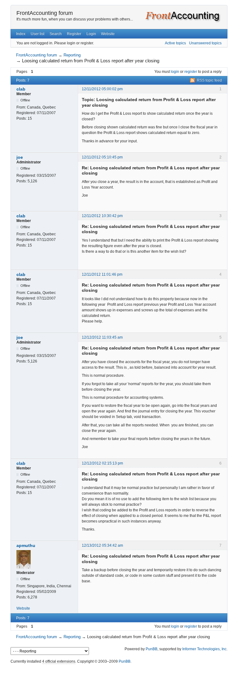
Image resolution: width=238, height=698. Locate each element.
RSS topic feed (209, 80)
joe (19, 157)
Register (74, 34)
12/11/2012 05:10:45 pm (102, 157)
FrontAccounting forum (44, 13)
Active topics (175, 43)
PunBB (151, 649)
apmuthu (25, 545)
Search (56, 34)
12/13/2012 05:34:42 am (102, 545)
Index (20, 34)
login (175, 71)
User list (37, 34)
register (190, 71)
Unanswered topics (205, 43)
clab (20, 89)
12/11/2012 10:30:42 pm (102, 216)
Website (108, 34)
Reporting (72, 55)
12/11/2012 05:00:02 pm (102, 89)
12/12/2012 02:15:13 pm (102, 463)
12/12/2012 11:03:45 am (102, 337)
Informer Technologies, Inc (204, 649)
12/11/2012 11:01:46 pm (102, 274)
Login (91, 34)
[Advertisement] (119, 679)
